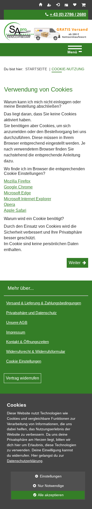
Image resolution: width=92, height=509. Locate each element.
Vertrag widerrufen (22, 378)
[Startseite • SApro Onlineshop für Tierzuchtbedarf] (19, 31)
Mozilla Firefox (17, 181)
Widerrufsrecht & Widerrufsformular (35, 351)
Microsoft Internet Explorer (27, 199)
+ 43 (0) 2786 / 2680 (68, 14)
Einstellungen (36, 476)
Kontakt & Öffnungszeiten (27, 342)
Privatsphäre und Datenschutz (31, 313)
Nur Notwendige (37, 486)
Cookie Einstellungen (23, 361)
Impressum (15, 332)
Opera (9, 204)
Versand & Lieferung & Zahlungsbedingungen (43, 303)
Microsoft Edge (17, 193)
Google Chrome (18, 187)
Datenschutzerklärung (24, 461)
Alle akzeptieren (37, 495)
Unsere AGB (16, 322)
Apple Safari (15, 210)
